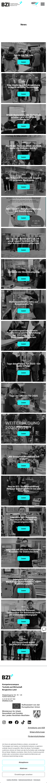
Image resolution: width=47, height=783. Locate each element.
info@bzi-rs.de (7, 700)
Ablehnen (23, 768)
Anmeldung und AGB (36, 728)
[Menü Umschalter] (42, 4)
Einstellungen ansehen (23, 774)
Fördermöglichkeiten (36, 736)
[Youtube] (10, 722)
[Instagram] (4, 722)
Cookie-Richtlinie (12, 780)
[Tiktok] (23, 722)
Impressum (36, 780)
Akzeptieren (23, 762)
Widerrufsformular (37, 732)
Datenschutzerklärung (25, 780)
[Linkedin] (29, 722)
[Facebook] (17, 722)
